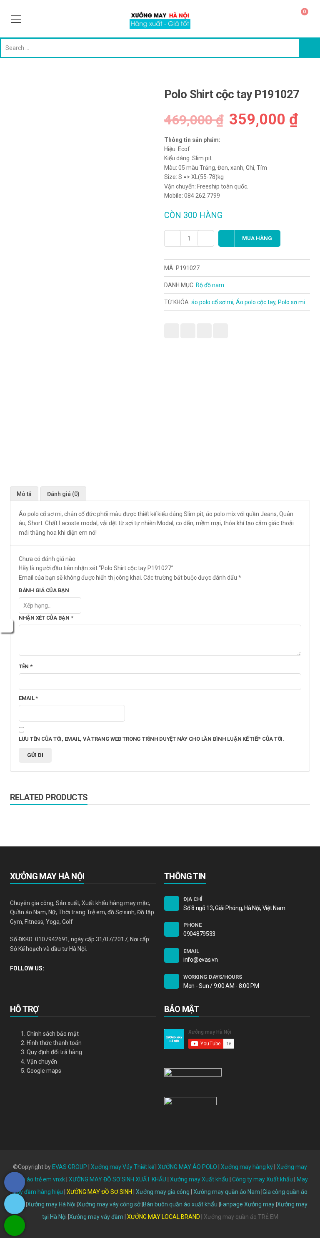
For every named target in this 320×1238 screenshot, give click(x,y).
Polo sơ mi (291, 302)
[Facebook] (12, 981)
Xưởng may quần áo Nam (226, 1191)
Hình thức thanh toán (54, 1043)
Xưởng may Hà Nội (51, 1204)
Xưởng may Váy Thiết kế (122, 1167)
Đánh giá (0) (63, 494)
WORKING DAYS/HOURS (212, 977)
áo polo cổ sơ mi (212, 302)
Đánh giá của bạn (44, 590)
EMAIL (191, 951)
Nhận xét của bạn (46, 618)
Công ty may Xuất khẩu (262, 1179)
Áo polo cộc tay (255, 302)
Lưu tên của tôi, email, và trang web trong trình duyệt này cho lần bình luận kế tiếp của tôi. (151, 739)
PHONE (192, 925)
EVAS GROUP (69, 1167)
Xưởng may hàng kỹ (247, 1167)
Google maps (44, 1070)
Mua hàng (257, 238)
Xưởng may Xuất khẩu (199, 1179)
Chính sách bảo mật (53, 1033)
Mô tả (24, 494)
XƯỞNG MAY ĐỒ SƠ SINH (99, 1191)
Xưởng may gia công (163, 1191)
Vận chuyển (42, 1061)
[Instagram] (26, 981)
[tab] (24, 493)
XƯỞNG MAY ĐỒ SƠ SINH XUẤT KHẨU (117, 1179)
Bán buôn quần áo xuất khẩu (180, 1204)
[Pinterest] (40, 981)
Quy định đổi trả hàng (54, 1052)
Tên (25, 666)
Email (28, 698)
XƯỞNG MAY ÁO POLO (187, 1167)
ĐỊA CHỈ (192, 899)
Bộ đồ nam (210, 285)
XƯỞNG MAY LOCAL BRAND (164, 1216)
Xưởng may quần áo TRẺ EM (241, 1216)
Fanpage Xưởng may (247, 1204)
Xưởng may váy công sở (109, 1204)
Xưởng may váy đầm (96, 1216)
